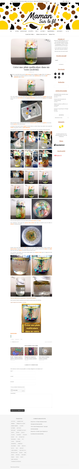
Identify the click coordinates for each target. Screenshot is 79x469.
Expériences (17, 339)
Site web (12, 381)
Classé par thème (29, 34)
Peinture (18, 454)
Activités (30, 31)
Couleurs (25, 434)
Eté (22, 439)
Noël (25, 452)
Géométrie (20, 443)
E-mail (11, 376)
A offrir (21, 425)
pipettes (44, 97)
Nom (11, 370)
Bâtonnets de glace (21, 430)
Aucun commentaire (48, 341)
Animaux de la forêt (21, 423)
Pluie (21, 339)
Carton (17, 432)
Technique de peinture (16, 461)
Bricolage (13, 430)
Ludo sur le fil (23, 450)
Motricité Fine (14, 452)
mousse (50, 97)
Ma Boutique (21, 1)
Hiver (19, 445)
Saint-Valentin (14, 459)
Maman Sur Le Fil (15, 341)
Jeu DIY (12, 448)
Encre (19, 439)
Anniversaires (51, 31)
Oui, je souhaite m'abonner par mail (17, 387)
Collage (13, 434)
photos (48, 74)
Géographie (13, 443)
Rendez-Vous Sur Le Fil (28, 1)
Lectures (42, 31)
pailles (40, 74)
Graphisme (18, 441)
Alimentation (20, 421)
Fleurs (12, 441)
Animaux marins (14, 425)
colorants (28, 97)
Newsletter (36, 1)
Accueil (11, 1)
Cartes (12, 432)
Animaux (13, 423)
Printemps (24, 454)
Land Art (22, 448)
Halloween (13, 445)
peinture (36, 74)
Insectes (24, 445)
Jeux (37, 31)
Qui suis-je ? (16, 1)
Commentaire (12, 393)
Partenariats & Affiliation (44, 1)
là (40, 300)
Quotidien (59, 31)
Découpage (13, 439)
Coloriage (19, 434)
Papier (12, 454)
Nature (20, 452)
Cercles (22, 432)
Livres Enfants (14, 450)
